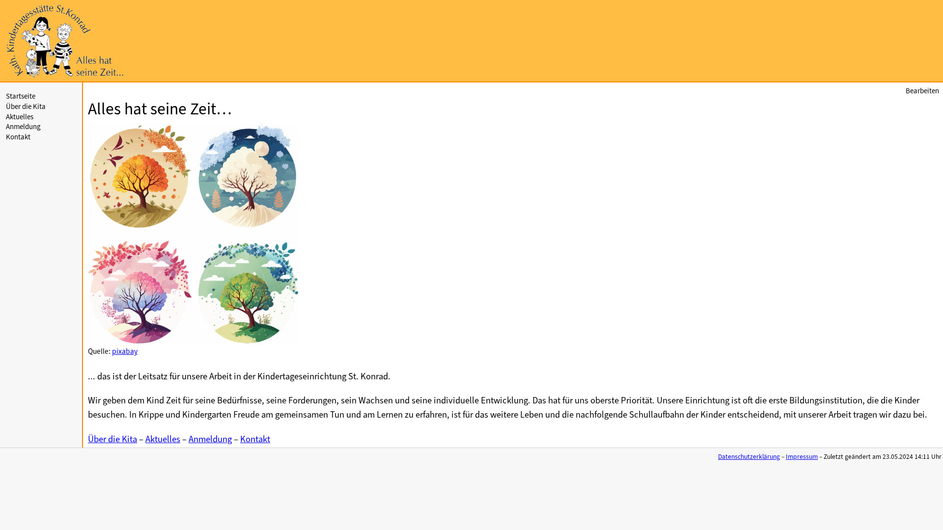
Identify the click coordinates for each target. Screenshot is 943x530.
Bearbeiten (922, 91)
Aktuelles (19, 117)
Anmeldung (23, 127)
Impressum (802, 456)
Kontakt (18, 137)
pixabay (125, 351)
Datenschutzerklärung (749, 456)
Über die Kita (26, 106)
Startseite (20, 96)
